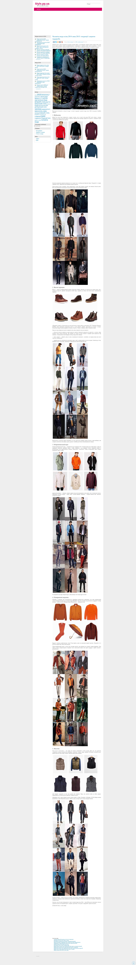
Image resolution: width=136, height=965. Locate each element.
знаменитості (45, 109)
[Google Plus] (62, 42)
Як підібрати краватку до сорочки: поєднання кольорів (65, 941)
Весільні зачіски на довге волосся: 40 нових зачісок (43, 55)
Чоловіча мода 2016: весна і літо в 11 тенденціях (63, 939)
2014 (36, 95)
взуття (48, 102)
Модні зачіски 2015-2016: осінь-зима (61, 950)
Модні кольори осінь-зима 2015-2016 (61, 944)
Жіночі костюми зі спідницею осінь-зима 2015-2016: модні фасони (67, 942)
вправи (37, 105)
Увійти (37, 138)
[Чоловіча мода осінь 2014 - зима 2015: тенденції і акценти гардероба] (75, 108)
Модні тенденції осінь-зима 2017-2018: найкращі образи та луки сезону (42, 74)
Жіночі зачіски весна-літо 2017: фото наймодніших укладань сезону (42, 47)
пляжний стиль (44, 113)
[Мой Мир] (60, 42)
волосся (48, 104)
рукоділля (37, 114)
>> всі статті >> (38, 59)
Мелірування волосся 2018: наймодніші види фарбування (42, 43)
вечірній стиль (40, 102)
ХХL (39, 97)
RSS (37, 140)
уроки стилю (38, 120)
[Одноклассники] (58, 42)
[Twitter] (56, 42)
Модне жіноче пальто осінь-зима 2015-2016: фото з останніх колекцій (68, 946)
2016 (44, 95)
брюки (37, 98)
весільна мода (42, 100)
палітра (37, 113)
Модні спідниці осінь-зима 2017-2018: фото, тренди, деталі (42, 66)
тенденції (44, 118)
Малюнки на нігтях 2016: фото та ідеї (61, 940)
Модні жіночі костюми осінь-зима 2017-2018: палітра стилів (42, 78)
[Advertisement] (68, 23)
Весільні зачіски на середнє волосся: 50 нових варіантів (43, 53)
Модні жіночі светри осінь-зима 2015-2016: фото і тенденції (66, 947)
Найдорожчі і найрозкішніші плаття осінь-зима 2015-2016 (65, 943)
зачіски (38, 109)
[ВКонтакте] (54, 42)
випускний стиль (41, 104)
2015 (39, 95)
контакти (37, 956)
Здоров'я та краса (40, 132)
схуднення (38, 118)
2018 (36, 97)
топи (48, 118)
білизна (40, 98)
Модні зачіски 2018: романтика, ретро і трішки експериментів (42, 40)
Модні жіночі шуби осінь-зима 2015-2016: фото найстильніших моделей (68, 948)
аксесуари (44, 97)
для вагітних (42, 105)
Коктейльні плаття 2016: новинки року (61, 945)
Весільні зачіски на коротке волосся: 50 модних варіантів (43, 50)
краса (37, 111)
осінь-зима (43, 111)
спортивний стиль (43, 114)
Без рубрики (39, 130)
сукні (43, 116)
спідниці (37, 116)
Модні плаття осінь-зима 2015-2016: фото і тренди (64, 949)
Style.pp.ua (42, 3)
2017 (48, 95)
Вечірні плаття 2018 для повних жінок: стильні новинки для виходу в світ (41, 86)
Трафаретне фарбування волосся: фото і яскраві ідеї (43, 57)
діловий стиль (42, 107)
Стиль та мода (39, 133)
